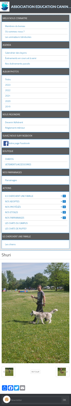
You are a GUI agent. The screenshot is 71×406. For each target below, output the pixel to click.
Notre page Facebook (19, 143)
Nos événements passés (17, 63)
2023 (7, 84)
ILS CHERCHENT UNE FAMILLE (35, 196)
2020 (7, 101)
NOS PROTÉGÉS (35, 207)
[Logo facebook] (5, 143)
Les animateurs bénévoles (18, 37)
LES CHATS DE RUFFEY (16, 228)
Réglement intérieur (15, 127)
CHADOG (9, 159)
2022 (7, 90)
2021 (7, 95)
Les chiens (10, 244)
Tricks (8, 79)
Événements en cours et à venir (20, 58)
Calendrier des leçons (16, 52)
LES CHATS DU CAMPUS (16, 223)
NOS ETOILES (35, 212)
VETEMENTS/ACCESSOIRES (18, 164)
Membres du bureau (15, 26)
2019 (7, 106)
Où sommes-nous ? (15, 31)
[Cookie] (6, 399)
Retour (35, 371)
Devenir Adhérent (14, 122)
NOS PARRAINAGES (35, 217)
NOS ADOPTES (35, 201)
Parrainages (11, 180)
